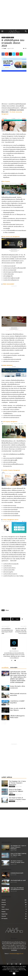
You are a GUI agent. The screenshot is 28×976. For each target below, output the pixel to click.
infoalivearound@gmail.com (16, 953)
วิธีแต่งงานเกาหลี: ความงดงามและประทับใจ (18, 694)
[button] (26, 31)
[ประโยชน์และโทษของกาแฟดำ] (5, 875)
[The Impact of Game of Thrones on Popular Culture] (5, 800)
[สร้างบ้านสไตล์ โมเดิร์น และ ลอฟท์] (5, 882)
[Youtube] (15, 660)
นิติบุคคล (7, 610)
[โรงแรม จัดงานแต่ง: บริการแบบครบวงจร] (5, 688)
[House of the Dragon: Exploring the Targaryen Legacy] (5, 792)
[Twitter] (20, 964)
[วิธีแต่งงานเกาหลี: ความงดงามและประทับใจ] (5, 695)
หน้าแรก (3, 35)
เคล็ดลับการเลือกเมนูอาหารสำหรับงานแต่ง (17, 717)
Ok (14, 973)
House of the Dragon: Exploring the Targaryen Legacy (16, 791)
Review (12, 37)
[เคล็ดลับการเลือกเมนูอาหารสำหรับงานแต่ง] (5, 717)
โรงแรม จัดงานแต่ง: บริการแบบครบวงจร (17, 687)
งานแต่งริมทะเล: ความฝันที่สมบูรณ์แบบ (17, 702)
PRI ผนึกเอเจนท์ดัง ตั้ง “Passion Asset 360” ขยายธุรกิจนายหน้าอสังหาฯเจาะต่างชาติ (20, 631)
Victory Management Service (10, 519)
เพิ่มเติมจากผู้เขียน (13, 667)
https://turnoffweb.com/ (14, 651)
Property (8, 37)
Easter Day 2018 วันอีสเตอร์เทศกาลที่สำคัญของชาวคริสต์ (17, 888)
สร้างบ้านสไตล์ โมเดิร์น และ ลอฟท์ (18, 880)
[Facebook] (12, 660)
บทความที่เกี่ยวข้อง (5, 667)
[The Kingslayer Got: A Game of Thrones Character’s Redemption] (5, 783)
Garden (3, 675)
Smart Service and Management (11, 236)
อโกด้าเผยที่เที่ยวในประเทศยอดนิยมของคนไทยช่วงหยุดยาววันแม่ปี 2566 (7, 631)
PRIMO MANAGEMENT (8, 284)
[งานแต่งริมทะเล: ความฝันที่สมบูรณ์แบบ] (5, 702)
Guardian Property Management (11, 470)
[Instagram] (16, 964)
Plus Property (6, 181)
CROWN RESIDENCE (7, 365)
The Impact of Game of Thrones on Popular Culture (17, 798)
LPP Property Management (10, 421)
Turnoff (4, 48)
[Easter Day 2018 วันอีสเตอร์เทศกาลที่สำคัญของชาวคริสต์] (5, 889)
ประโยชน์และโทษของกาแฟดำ (17, 873)
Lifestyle (7, 35)
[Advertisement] (14, 15)
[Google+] (11, 964)
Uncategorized (12, 786)
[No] (26, 970)
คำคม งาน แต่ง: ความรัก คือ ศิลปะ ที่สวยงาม (17, 709)
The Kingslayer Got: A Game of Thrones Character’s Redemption (17, 783)
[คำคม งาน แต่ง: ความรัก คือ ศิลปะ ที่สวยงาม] (5, 710)
